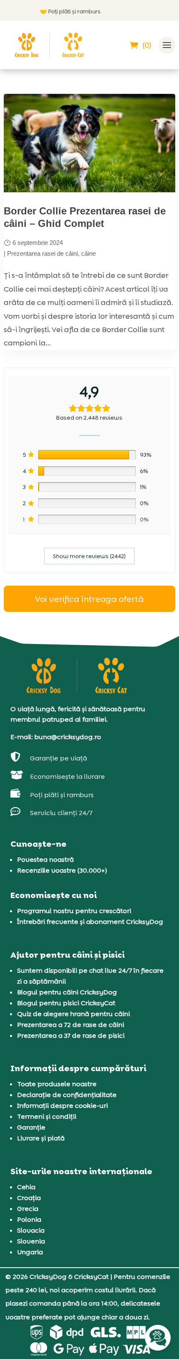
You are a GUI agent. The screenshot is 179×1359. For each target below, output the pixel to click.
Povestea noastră (45, 859)
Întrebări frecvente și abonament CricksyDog (90, 921)
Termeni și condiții (46, 1116)
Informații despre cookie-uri (62, 1105)
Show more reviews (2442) (89, 556)
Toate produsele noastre (57, 1084)
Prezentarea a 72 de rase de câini (70, 1024)
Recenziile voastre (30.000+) (62, 870)
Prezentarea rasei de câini (42, 253)
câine (88, 253)
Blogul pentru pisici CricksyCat (66, 1003)
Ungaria (30, 1252)
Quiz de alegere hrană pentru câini (73, 1013)
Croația (29, 1197)
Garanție (31, 1127)
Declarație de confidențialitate (67, 1094)
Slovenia (31, 1241)
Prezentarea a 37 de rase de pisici (70, 1035)
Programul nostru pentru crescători (74, 910)
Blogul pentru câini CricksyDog (67, 992)
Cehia (26, 1187)
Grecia (27, 1208)
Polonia (29, 1219)
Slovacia (31, 1230)
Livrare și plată (41, 1138)
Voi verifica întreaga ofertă (89, 599)
